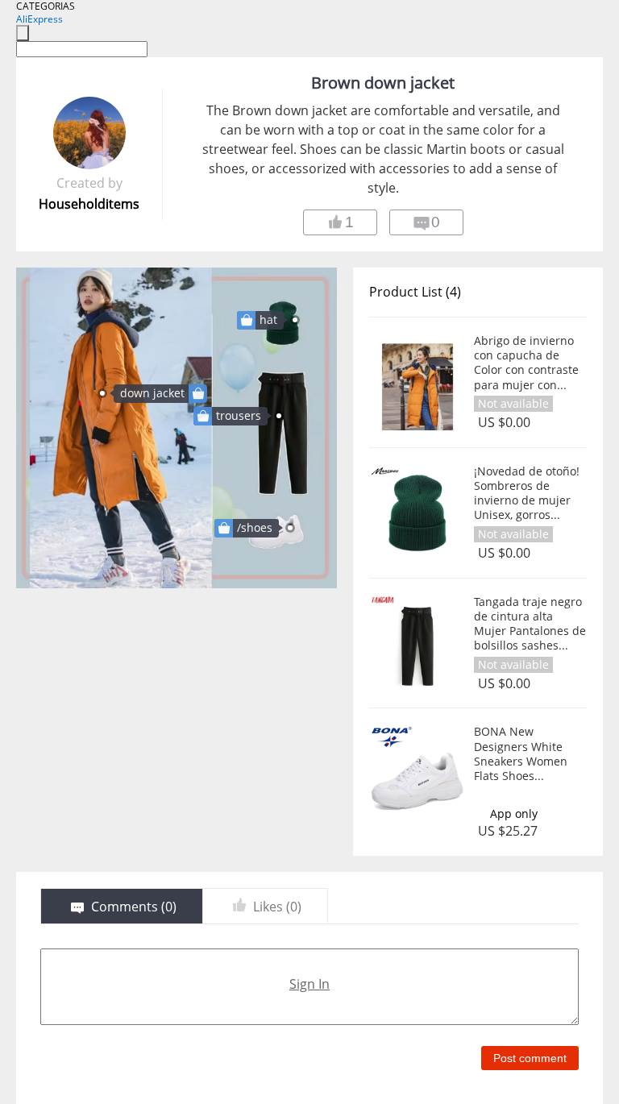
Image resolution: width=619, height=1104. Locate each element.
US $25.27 (508, 831)
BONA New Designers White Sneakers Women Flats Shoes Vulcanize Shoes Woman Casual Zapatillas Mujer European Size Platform (520, 753)
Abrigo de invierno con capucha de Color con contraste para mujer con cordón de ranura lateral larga (526, 363)
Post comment (530, 1058)
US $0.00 (504, 422)
